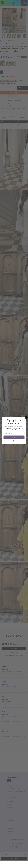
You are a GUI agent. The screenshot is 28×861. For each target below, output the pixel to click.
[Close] (26, 417)
